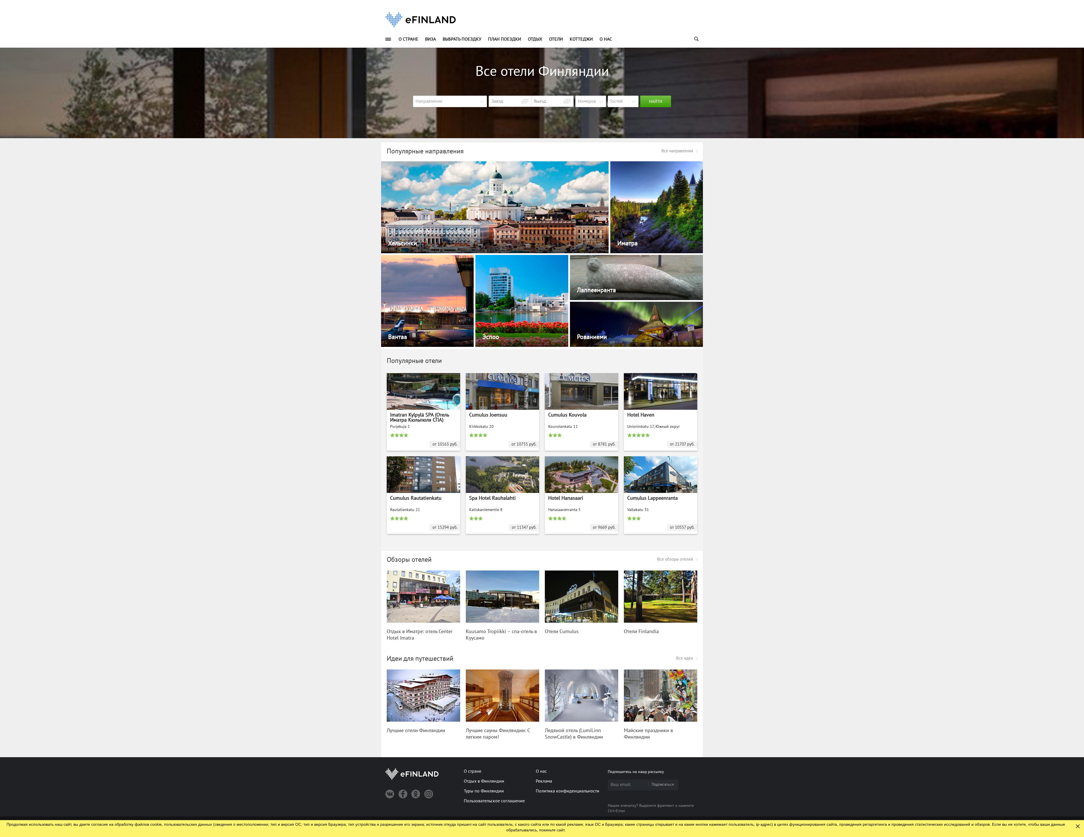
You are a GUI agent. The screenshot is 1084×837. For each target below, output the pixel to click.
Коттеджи (581, 39)
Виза (430, 39)
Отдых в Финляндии (484, 781)
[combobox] (450, 101)
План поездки (504, 39)
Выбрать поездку (462, 39)
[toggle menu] (388, 39)
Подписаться (663, 784)
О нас (606, 39)
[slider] (401, 435)
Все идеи (684, 658)
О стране (408, 39)
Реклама (544, 781)
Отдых (535, 39)
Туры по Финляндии (484, 791)
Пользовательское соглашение (494, 800)
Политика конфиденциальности (567, 791)
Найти (655, 101)
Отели (556, 39)
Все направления (677, 150)
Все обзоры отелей (675, 559)
